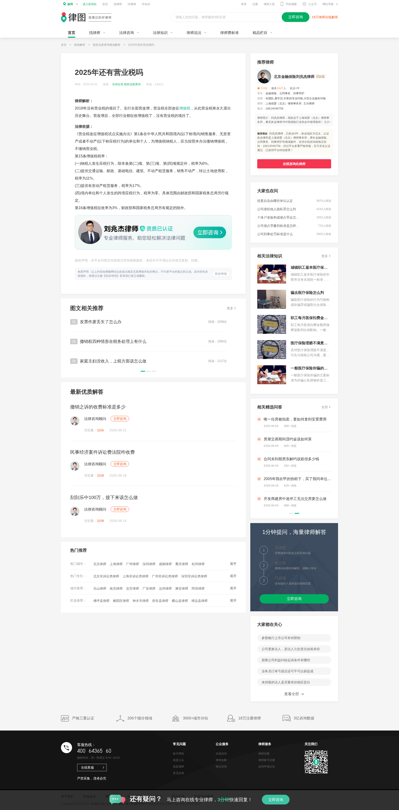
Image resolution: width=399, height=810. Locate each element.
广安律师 (148, 588)
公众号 (312, 4)
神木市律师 (141, 601)
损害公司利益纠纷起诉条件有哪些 (286, 660)
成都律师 (165, 564)
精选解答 (79, 44)
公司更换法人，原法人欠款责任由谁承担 (291, 649)
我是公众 (178, 760)
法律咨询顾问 (95, 419)
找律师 (118, 4)
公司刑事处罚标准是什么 (275, 234)
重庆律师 (181, 564)
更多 (230, 308)
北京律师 (99, 564)
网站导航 (328, 4)
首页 (105, 4)
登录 (244, 4)
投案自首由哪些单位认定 (275, 201)
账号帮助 (178, 753)
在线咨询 (221, 753)
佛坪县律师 (101, 601)
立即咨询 (119, 418)
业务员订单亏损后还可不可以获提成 (287, 671)
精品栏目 (260, 33)
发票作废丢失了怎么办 (100, 322)
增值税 (184, 108)
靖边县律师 (199, 601)
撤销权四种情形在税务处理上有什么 (113, 341)
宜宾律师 (132, 588)
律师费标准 (229, 33)
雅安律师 (181, 588)
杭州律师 (198, 564)
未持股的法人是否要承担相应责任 (286, 682)
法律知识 (160, 33)
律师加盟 (263, 753)
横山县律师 (180, 601)
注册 (255, 4)
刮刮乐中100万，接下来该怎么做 (104, 497)
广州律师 (132, 564)
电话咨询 (221, 766)
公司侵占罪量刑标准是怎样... (278, 226)
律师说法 (194, 33)
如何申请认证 (266, 766)
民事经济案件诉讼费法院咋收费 (102, 452)
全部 (324, 407)
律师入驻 (269, 4)
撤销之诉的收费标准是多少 (98, 406)
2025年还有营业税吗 (141, 44)
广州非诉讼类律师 (165, 576)
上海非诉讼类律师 (135, 576)
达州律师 (165, 588)
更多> (327, 122)
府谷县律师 (160, 601)
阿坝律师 (198, 588)
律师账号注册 (266, 760)
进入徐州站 (90, 4)
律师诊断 (221, 760)
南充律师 (116, 588)
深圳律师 (148, 564)
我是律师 (178, 766)
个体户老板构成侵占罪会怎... (278, 217)
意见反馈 (178, 773)
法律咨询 (126, 33)
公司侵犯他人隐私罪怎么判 (276, 209)
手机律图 (291, 4)
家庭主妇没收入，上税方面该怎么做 (113, 361)
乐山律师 (99, 588)
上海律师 (116, 564)
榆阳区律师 (121, 601)
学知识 (146, 4)
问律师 (132, 4)
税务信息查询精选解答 (107, 44)
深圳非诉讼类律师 (194, 576)
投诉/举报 (221, 273)
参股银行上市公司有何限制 (281, 638)
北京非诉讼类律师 (106, 576)
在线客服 (87, 767)
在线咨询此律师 (294, 164)
